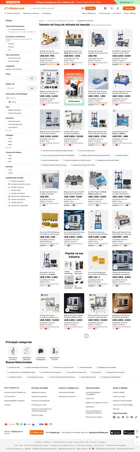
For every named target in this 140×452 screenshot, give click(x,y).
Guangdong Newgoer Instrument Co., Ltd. (98, 103)
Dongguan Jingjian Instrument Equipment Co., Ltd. (50, 143)
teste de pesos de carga (35, 377)
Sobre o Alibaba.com (11, 388)
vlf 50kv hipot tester (86, 367)
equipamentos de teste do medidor (108, 160)
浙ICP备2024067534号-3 (125, 449)
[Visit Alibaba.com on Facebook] (114, 417)
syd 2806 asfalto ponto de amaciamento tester (95, 155)
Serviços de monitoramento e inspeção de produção (42, 410)
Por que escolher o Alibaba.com (15, 392)
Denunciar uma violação (94, 417)
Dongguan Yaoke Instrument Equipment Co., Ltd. (98, 62)
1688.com (47, 442)
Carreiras (7, 405)
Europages (101, 442)
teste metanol (96, 372)
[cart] (112, 8)
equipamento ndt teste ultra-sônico (84, 165)
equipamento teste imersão (115, 372)
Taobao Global (79, 442)
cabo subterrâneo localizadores (51, 372)
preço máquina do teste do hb (76, 372)
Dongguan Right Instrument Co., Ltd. (122, 62)
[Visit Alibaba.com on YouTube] (131, 417)
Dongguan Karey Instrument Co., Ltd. (122, 103)
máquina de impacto (15, 377)
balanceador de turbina (88, 377)
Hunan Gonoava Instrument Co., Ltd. (98, 203)
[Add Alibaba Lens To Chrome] (37, 432)
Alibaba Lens (16, 431)
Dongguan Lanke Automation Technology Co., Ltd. (122, 243)
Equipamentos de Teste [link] (85, 20)
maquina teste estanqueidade (111, 377)
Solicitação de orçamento (67, 396)
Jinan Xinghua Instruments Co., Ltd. (74, 243)
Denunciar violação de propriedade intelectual (94, 412)
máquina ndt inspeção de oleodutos (37, 367)
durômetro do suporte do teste (64, 367)
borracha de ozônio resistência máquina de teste (58, 150)
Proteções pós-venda (39, 405)
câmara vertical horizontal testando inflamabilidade (59, 155)
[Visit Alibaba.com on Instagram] (127, 417)
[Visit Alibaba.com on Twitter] (123, 417)
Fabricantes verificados (66, 392)
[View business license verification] (90, 449)
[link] (137, 431)
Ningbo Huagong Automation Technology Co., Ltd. (74, 143)
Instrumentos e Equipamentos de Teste (60, 20)
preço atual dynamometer (51, 160)
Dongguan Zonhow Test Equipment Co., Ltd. (98, 143)
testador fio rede (14, 367)
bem (32, 78)
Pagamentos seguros (39, 392)
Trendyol (93, 442)
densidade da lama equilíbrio (107, 367)
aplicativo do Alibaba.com (98, 432)
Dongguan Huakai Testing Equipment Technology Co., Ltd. (74, 203)
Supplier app (55, 432)
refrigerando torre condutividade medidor (22, 372)
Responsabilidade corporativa (14, 400)
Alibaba (41, 20)
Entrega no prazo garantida (41, 400)
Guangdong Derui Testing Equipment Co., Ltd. (122, 203)
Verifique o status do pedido (122, 400)
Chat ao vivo (90, 398)
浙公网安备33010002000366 (105, 449)
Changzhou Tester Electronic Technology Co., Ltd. (50, 243)
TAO (87, 442)
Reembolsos (90, 407)
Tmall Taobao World (59, 442)
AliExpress (38, 442)
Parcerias (116, 409)
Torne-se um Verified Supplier (123, 405)
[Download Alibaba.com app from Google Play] (129, 432)
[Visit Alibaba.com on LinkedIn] (118, 417)
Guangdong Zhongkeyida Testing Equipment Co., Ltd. (50, 103)
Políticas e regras (37, 415)
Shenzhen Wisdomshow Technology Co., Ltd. (98, 243)
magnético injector (122, 155)
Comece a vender (119, 396)
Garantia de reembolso (39, 396)
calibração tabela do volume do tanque (55, 165)
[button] (82, 8)
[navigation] (21, 178)
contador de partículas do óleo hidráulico (62, 377)
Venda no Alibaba (118, 392)
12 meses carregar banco (87, 150)
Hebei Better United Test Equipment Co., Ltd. (50, 62)
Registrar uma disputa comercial (97, 402)
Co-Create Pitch (10, 396)
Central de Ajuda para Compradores (93, 393)
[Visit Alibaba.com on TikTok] (136, 417)
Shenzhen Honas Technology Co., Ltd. (122, 143)
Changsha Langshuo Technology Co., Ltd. (74, 62)
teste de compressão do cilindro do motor (78, 160)
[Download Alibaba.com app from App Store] (115, 432)
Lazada (70, 442)
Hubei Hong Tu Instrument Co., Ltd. (50, 203)
